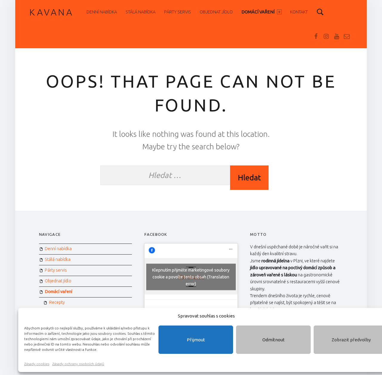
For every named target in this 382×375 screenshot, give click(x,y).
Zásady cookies (36, 364)
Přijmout (196, 339)
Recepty (57, 302)
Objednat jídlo (216, 12)
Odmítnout (273, 339)
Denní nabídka (102, 12)
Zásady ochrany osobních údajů (78, 364)
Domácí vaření (258, 12)
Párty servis (177, 12)
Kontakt (299, 12)
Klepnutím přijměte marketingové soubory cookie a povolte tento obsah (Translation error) (190, 276)
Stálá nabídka (140, 12)
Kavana (51, 12)
